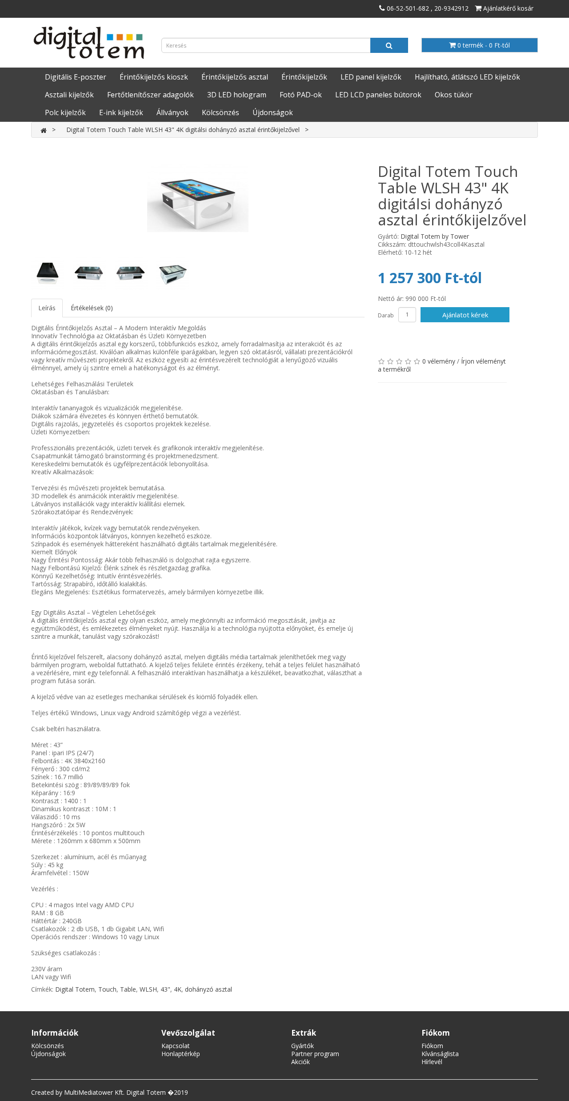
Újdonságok (272, 112)
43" (165, 989)
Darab (386, 315)
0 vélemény (438, 361)
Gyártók (302, 1045)
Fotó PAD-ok (301, 95)
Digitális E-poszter (75, 77)
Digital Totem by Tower (435, 236)
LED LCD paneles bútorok (378, 95)
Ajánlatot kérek (465, 314)
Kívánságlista (440, 1053)
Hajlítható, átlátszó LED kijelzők (467, 77)
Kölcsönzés (220, 112)
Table (128, 989)
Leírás (47, 308)
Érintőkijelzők (304, 77)
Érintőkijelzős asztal (234, 77)
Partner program (315, 1053)
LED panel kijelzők (371, 77)
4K (177, 989)
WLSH (148, 989)
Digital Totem (75, 989)
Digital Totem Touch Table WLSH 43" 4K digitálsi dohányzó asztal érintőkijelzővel (183, 129)
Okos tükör (454, 95)
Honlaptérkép (180, 1053)
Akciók (300, 1061)
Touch (107, 989)
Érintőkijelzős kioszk (154, 77)
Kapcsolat (175, 1045)
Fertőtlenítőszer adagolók (150, 95)
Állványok (172, 112)
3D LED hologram (236, 95)
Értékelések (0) (92, 308)
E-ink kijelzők (121, 112)
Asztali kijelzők (69, 95)
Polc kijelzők (65, 112)
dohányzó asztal (208, 989)
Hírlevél (431, 1061)
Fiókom (432, 1045)
